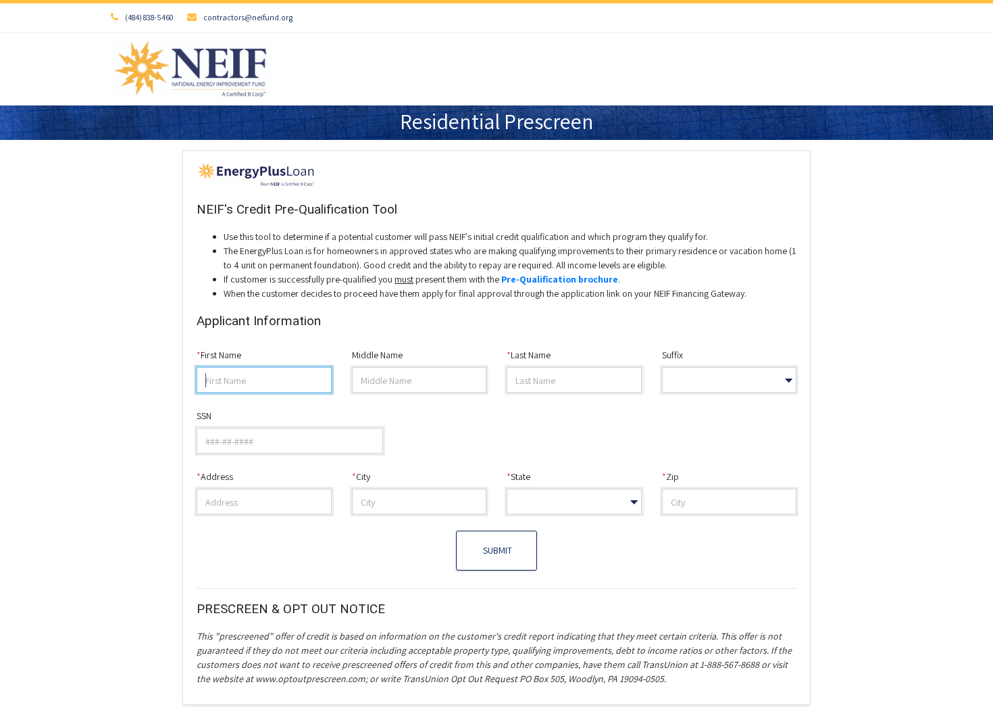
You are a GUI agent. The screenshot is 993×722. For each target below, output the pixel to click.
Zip (670, 477)
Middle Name (377, 355)
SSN (204, 416)
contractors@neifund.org (247, 17)
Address (215, 477)
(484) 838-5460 (149, 17)
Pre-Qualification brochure (559, 279)
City (361, 477)
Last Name (529, 355)
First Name (219, 355)
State (518, 477)
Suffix (672, 355)
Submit (496, 550)
